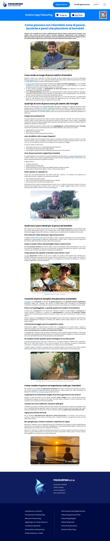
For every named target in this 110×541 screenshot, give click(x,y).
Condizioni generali (32, 526)
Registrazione (61, 4)
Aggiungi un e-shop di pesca (36, 522)
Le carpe (26, 255)
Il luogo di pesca (30, 84)
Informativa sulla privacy (35, 529)
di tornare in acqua (43, 392)
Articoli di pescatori (69, 526)
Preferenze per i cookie (34, 533)
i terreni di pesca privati (76, 156)
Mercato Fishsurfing (33, 518)
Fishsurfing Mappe (68, 518)
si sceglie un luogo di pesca (43, 110)
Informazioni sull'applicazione (73, 511)
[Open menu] (105, 5)
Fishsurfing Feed (67, 522)
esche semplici (37, 239)
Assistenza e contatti (33, 511)
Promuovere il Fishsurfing (35, 515)
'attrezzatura (30, 80)
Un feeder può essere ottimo (32, 341)
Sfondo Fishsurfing (68, 529)
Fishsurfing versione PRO (71, 515)
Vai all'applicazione (82, 4)
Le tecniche (27, 302)
